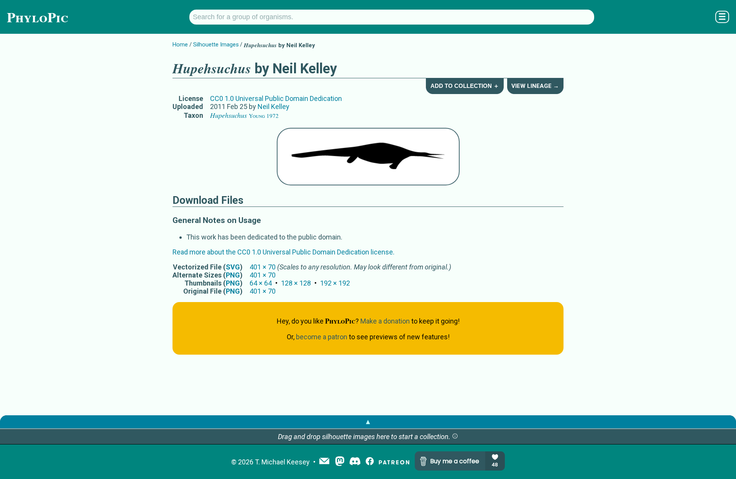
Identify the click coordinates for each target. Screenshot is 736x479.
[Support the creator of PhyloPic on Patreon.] (394, 462)
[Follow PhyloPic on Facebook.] (370, 462)
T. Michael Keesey (282, 462)
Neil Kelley (273, 106)
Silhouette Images (216, 44)
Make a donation (385, 321)
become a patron (321, 337)
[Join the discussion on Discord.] (355, 462)
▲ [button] (368, 422)
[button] (455, 437)
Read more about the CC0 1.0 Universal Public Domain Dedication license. (283, 252)
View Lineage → (535, 86)
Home (180, 44)
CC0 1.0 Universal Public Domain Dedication (276, 98)
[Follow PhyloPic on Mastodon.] (340, 461)
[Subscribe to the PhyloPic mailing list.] (324, 462)
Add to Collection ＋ (464, 86)
